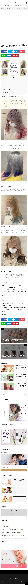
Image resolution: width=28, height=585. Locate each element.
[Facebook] (4, 51)
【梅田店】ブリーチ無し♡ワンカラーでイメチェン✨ (11, 532)
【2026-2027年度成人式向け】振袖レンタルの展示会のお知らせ (20, 367)
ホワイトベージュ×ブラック (8, 92)
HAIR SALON (16, 5)
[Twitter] (10, 51)
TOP (2, 5)
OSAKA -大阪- (14, 510)
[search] (25, 394)
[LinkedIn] (9, 55)
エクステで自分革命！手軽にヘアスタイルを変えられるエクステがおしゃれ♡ (20, 385)
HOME (3, 8)
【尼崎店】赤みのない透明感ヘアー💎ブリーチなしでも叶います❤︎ (13, 529)
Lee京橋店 (8, 8)
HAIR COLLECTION (8, 5)
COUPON (22, 5)
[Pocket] (22, 51)
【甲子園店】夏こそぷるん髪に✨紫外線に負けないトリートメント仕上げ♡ (14, 541)
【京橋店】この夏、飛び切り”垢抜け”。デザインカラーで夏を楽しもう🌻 (21, 376)
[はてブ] (16, 51)
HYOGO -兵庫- (14, 514)
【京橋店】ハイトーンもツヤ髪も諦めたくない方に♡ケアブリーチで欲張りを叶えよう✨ (14, 526)
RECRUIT (11, 578)
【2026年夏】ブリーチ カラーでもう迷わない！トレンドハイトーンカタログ (14, 536)
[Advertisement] (14, 28)
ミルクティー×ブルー (7, 89)
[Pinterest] (15, 55)
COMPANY (16, 578)
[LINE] (3, 55)
